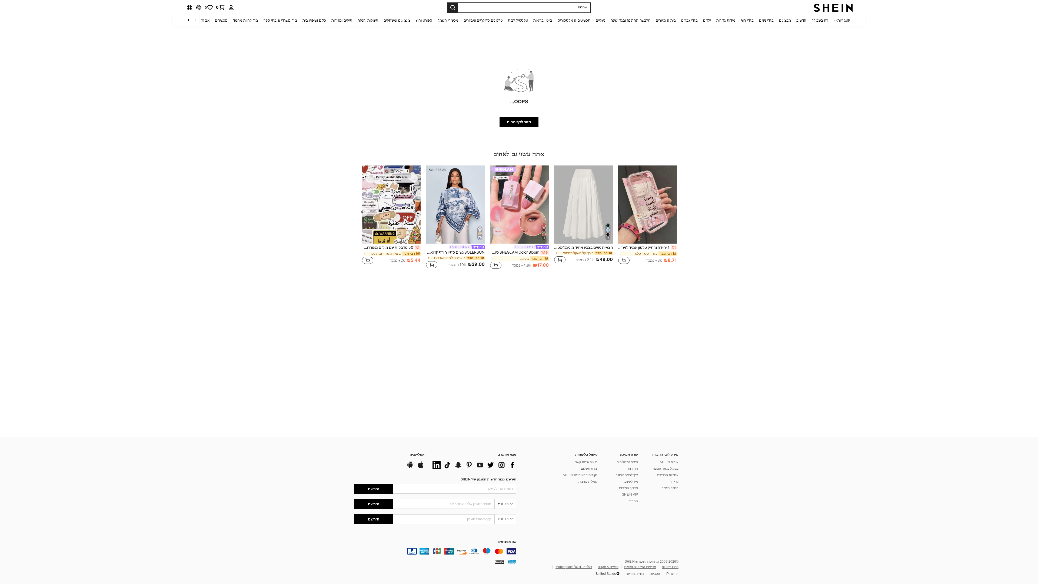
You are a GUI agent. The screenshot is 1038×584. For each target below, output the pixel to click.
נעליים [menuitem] (600, 20)
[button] (198, 7)
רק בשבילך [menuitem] (820, 20)
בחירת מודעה (635, 574)
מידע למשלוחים (627, 462)
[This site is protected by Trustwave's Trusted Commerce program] (512, 562)
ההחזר (633, 501)
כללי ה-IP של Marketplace (573, 567)
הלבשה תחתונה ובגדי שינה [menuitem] (630, 20)
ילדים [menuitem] (707, 20)
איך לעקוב (631, 481)
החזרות (633, 468)
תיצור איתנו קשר (586, 462)
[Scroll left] (195, 20)
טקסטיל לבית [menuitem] (518, 20)
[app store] (420, 467)
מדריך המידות (628, 488)
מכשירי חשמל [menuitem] (448, 20)
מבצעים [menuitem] (785, 20)
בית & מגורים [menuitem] (666, 20)
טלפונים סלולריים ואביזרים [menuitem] (483, 20)
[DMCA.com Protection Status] (499, 562)
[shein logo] (833, 7)
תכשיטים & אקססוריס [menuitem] (574, 20)
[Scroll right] (189, 20)
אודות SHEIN (669, 462)
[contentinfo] (435, 551)
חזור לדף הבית (519, 122)
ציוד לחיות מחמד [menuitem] (245, 20)
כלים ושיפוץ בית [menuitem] (314, 20)
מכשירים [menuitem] (221, 20)
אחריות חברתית (667, 475)
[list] (473, 465)
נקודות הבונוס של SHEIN (580, 475)
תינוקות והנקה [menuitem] (368, 20)
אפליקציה (417, 454)
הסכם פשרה (669, 488)
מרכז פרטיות (670, 567)
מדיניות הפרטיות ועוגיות (640, 567)
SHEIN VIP (630, 494)
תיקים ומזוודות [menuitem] (341, 20)
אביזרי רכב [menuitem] (201, 20)
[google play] (410, 467)
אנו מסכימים (506, 542)
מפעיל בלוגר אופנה (665, 468)
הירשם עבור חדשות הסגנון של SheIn (488, 479)
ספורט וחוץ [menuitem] (424, 20)
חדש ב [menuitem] (801, 20)
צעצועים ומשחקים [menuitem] (397, 20)
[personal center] (231, 7)
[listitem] (647, 217)
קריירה (674, 481)
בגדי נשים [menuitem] (766, 20)
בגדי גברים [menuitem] (689, 20)
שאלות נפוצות (587, 481)
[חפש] (452, 7)
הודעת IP (672, 574)
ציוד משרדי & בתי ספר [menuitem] (280, 20)
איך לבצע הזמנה (627, 475)
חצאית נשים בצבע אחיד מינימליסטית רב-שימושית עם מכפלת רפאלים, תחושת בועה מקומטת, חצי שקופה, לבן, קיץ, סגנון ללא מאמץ (583, 247)
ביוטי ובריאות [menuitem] (542, 20)
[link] (220, 7)
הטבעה (655, 574)
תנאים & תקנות (608, 567)
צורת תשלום (589, 468)
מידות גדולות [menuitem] (725, 20)
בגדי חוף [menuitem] (747, 20)
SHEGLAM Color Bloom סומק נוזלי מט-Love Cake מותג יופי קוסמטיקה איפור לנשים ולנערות (519, 252)
